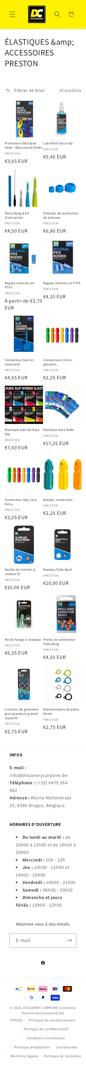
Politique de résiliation (62, 1056)
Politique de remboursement (52, 1020)
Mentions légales (24, 1056)
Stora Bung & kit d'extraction (17, 215)
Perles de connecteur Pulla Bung (59, 642)
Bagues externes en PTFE (19, 285)
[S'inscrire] (69, 940)
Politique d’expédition (32, 1047)
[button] (12, 14)
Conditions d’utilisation (46, 1038)
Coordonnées (67, 1047)
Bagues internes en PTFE (62, 283)
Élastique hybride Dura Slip (22, 432)
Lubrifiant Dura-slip (58, 143)
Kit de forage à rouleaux (23, 640)
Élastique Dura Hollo (58, 430)
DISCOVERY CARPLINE (40, 1007)
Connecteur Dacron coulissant (19, 362)
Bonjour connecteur (58, 500)
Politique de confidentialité (46, 1029)
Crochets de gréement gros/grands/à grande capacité (22, 713)
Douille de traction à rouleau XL (20, 572)
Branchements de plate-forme (61, 711)
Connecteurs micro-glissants (58, 362)
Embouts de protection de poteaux (60, 215)
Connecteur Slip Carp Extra (21, 502)
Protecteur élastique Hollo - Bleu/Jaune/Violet (23, 145)
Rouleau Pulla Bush (57, 570)
